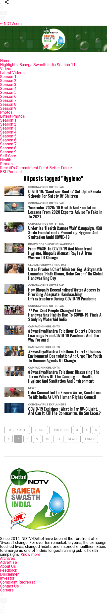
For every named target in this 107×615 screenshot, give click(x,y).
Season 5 (8, 92)
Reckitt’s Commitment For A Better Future (36, 167)
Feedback (8, 570)
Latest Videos (12, 72)
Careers (7, 590)
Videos (6, 68)
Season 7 (8, 100)
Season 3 (8, 84)
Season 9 (8, 108)
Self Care (8, 156)
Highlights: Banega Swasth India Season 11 (37, 64)
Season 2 (8, 80)
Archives (7, 558)
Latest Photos (12, 116)
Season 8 (8, 104)
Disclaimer (9, 574)
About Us (8, 566)
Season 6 (8, 96)
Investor (7, 578)
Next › (72, 439)
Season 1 (8, 76)
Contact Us (9, 586)
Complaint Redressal (18, 582)
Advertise (8, 562)
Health (5, 160)
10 (47, 439)
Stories (6, 163)
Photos (6, 112)
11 (58, 439)
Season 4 (8, 88)
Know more (30, 554)
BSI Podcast (11, 171)
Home (5, 60)
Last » (90, 439)
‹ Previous (60, 430)
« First (40, 430)
